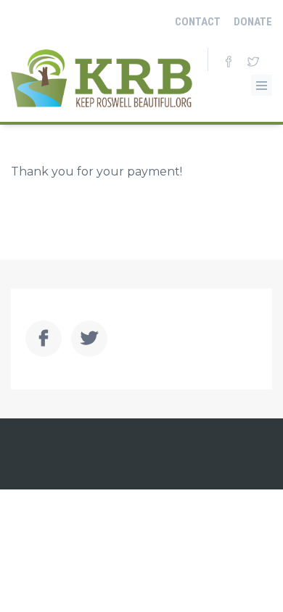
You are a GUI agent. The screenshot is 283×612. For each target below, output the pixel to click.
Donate (253, 21)
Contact (198, 21)
